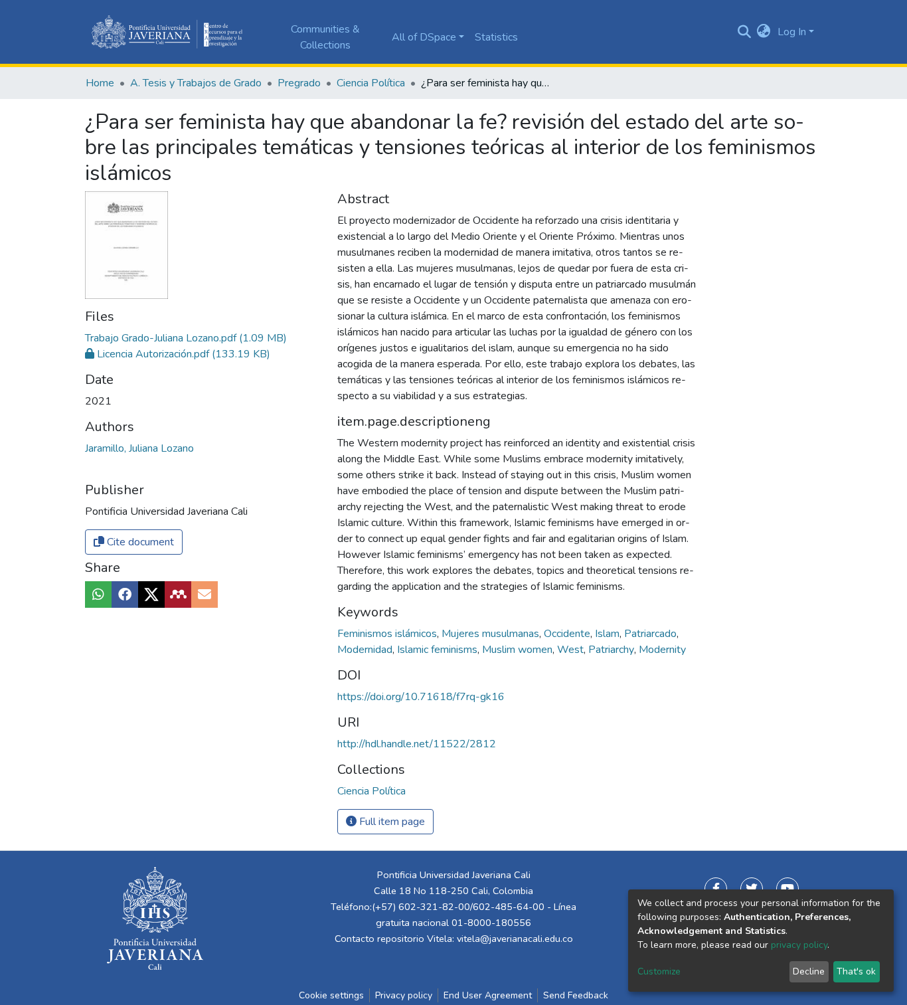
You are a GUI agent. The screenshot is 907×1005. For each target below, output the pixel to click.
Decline (809, 971)
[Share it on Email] (204, 594)
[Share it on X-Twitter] (151, 594)
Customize (659, 971)
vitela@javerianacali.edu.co (515, 938)
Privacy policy (403, 995)
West (571, 649)
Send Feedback (575, 995)
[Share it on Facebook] (125, 594)
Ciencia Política (371, 83)
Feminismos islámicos (388, 633)
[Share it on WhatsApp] (98, 594)
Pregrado (299, 83)
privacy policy (799, 945)
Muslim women (518, 649)
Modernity (662, 649)
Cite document (139, 542)
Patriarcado (651, 633)
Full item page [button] (391, 821)
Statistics (496, 37)
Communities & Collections (325, 37)
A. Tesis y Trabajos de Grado (196, 83)
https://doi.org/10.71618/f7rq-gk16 (421, 696)
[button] (764, 32)
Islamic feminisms (438, 649)
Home (100, 83)
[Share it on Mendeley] (178, 594)
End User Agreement (488, 995)
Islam (608, 633)
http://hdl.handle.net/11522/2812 (416, 744)
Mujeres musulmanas (492, 633)
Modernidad (366, 649)
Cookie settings (331, 995)
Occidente (568, 633)
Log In (792, 32)
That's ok (856, 971)
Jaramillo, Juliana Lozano (139, 448)
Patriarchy (612, 649)
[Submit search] (744, 32)
